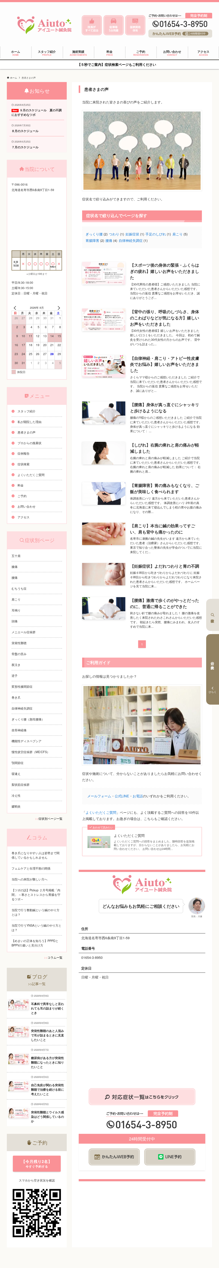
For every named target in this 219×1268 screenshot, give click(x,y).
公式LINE (122, 795)
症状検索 (212, 615)
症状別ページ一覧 (50, 818)
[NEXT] (58, 308)
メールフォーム (99, 795)
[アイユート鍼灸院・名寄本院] (44, 25)
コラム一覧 (54, 957)
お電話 (138, 795)
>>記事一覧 (37, 983)
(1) (116, 234)
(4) (111, 240)
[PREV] (16, 308)
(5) (180, 234)
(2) (97, 234)
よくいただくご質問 (101, 812)
